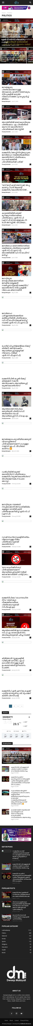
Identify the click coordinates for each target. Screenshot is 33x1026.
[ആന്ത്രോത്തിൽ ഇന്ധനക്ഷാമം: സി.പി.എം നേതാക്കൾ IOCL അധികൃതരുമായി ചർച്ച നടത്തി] (16, 620)
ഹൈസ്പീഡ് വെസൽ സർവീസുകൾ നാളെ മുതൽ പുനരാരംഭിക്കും (20, 917)
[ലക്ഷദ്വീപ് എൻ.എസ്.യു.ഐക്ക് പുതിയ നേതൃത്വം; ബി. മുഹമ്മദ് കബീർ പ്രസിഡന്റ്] (16, 681)
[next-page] (21, 706)
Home (4, 13)
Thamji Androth (6, 45)
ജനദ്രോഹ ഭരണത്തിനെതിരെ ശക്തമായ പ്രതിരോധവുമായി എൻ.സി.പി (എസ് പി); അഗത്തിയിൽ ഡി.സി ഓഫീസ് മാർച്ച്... (15, 250)
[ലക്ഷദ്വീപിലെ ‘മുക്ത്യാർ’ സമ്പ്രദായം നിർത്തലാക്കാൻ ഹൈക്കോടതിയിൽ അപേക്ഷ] (6, 895)
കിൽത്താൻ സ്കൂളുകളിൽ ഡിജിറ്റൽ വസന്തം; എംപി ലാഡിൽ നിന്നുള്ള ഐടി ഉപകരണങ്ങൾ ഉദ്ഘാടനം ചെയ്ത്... (13, 663)
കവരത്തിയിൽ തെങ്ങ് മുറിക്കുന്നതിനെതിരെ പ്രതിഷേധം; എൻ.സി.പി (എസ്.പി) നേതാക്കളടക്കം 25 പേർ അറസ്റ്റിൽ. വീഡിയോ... (14, 218)
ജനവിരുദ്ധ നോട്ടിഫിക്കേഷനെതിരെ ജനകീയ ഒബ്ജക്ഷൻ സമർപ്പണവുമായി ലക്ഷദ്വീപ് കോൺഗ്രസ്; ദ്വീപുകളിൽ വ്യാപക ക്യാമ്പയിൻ (15, 284)
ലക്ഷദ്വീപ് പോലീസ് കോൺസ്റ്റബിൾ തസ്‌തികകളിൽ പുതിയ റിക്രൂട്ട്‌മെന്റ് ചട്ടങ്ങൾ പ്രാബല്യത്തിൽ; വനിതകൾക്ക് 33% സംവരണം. (20, 780)
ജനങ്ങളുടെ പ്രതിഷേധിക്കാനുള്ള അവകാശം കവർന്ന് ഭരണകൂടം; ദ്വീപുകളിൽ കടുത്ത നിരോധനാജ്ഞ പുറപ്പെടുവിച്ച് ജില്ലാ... (16, 93)
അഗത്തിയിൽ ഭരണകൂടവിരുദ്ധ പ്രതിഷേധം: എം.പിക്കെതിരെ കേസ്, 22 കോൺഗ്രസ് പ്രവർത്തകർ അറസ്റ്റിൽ (16, 125)
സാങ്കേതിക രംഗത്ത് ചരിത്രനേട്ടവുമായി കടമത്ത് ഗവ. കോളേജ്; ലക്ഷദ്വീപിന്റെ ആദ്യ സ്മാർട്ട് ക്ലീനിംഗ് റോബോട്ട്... (21, 854)
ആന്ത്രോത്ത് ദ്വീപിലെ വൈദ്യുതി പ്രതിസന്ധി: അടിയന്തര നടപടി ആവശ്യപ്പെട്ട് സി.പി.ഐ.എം (15, 412)
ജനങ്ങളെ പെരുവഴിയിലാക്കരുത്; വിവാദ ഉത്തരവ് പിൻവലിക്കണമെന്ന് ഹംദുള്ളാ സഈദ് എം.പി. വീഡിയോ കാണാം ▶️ (16, 444)
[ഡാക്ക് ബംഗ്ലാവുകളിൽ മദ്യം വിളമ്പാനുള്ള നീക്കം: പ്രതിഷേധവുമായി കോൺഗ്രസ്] (16, 527)
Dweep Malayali (6, 101)
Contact (17, 1020)
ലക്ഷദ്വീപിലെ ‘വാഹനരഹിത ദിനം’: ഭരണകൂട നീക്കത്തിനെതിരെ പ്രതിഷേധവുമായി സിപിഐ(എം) (15, 602)
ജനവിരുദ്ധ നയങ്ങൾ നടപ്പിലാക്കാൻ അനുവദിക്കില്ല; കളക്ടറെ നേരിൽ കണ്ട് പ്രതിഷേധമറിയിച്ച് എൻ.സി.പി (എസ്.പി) (16, 509)
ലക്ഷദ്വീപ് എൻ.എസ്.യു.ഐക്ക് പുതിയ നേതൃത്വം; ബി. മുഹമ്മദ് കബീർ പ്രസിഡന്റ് (16, 693)
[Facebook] (11, 1013)
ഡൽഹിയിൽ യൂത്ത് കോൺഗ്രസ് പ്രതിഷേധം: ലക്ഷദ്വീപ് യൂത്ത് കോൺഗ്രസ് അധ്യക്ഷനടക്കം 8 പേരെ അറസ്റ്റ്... (16, 476)
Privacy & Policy (24, 1020)
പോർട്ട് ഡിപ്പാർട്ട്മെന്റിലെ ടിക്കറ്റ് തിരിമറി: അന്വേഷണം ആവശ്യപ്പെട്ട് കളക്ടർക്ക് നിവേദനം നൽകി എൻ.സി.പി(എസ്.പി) (16, 350)
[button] (3, 2)
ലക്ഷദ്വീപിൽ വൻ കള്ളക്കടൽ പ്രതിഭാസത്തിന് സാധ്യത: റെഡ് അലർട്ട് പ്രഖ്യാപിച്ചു (20, 769)
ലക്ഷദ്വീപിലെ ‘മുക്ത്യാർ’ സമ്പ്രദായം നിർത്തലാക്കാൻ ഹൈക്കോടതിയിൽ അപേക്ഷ (21, 894)
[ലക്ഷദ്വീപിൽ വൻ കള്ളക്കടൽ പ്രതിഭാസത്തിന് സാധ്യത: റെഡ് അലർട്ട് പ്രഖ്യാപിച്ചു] (5, 769)
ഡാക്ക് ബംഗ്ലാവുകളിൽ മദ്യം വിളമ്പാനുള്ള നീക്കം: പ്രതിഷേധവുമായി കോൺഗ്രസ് (15, 540)
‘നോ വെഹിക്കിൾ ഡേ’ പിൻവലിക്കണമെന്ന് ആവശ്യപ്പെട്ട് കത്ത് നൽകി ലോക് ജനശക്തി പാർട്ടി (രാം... (15, 571)
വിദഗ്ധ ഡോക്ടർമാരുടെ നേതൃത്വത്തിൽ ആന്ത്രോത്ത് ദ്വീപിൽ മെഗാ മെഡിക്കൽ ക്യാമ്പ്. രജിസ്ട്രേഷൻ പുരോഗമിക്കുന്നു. (21, 905)
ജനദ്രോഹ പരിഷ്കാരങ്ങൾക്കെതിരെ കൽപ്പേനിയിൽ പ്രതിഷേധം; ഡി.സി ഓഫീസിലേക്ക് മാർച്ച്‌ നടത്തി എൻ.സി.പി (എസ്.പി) (15, 318)
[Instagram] (16, 1013)
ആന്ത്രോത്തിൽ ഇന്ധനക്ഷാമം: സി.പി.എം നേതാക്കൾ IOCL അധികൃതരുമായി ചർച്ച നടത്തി (16, 632)
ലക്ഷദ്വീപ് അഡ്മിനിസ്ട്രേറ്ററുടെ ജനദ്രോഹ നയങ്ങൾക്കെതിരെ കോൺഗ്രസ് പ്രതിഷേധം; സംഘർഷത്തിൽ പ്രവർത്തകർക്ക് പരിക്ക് (16, 157)
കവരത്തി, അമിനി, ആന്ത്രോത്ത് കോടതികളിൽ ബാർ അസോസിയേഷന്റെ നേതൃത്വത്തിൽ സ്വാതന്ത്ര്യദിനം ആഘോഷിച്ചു (21, 813)
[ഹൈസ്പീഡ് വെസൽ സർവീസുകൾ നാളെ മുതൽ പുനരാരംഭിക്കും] (6, 917)
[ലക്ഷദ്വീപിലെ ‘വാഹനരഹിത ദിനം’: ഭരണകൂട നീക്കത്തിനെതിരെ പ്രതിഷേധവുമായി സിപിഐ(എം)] (16, 588)
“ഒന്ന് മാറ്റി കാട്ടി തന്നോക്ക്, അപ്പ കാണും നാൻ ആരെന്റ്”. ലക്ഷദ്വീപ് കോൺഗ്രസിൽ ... (16, 187)
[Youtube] (21, 1013)
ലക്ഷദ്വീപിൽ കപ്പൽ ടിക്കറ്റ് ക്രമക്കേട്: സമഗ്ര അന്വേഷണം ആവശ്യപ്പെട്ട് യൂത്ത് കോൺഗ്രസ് (14, 382)
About (11, 1020)
